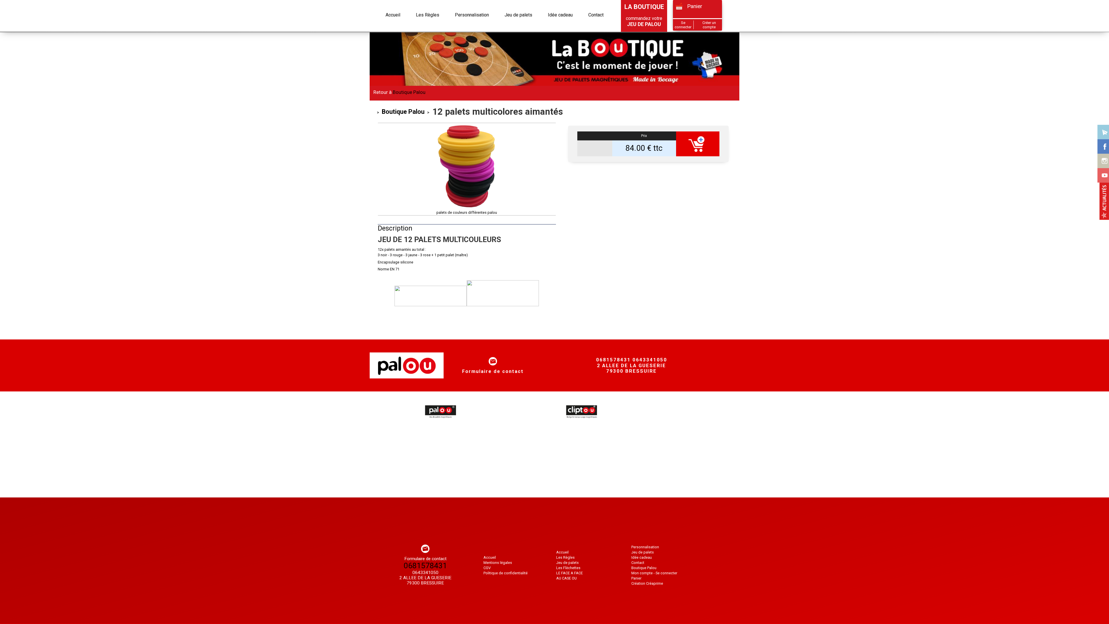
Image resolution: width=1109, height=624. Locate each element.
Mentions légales (497, 562)
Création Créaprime (647, 583)
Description (395, 228)
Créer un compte (709, 25)
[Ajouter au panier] (697, 143)
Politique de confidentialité (505, 573)
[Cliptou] (581, 421)
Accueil (379, 37)
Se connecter (683, 25)
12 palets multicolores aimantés (441, 37)
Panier (694, 6)
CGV (487, 568)
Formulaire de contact (493, 371)
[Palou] (440, 421)
